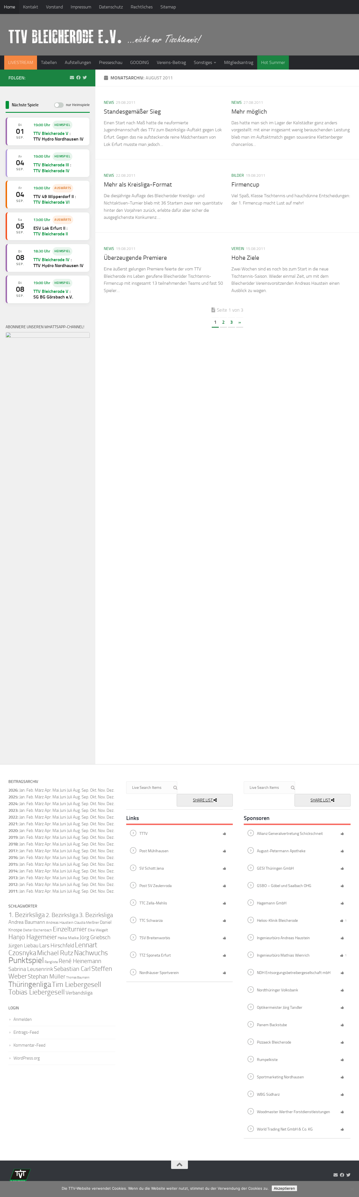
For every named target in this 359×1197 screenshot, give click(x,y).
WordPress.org (26, 1058)
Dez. (110, 796)
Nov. (102, 796)
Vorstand (54, 7)
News (109, 102)
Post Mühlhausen (154, 851)
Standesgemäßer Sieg (132, 111)
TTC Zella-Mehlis (153, 903)
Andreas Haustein (59, 922)
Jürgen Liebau (23, 946)
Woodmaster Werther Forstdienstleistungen (293, 1111)
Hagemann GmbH (271, 903)
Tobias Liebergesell (36, 992)
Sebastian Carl (72, 969)
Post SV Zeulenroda (155, 885)
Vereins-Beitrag (171, 62)
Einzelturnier (70, 929)
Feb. (30, 790)
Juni (63, 790)
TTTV (143, 833)
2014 (12, 871)
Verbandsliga (79, 993)
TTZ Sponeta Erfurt (155, 955)
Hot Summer (273, 62)
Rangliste (51, 962)
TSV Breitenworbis (154, 938)
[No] (352, 1189)
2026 (12, 790)
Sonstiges (203, 62)
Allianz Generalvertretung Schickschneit (290, 833)
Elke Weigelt (98, 930)
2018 (12, 844)
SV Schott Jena (151, 868)
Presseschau (110, 62)
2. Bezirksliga (62, 914)
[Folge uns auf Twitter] (85, 77)
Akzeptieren (284, 1188)
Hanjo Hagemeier (32, 937)
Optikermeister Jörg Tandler (279, 1007)
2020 (12, 830)
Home (9, 7)
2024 (12, 803)
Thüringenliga (29, 984)
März (39, 790)
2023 (12, 810)
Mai (55, 790)
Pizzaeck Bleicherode (274, 1042)
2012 (12, 884)
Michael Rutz (55, 953)
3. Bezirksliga (96, 915)
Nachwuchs (91, 953)
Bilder (237, 175)
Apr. (48, 790)
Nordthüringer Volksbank (277, 990)
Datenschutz (111, 7)
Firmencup (245, 184)
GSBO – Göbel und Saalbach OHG (284, 885)
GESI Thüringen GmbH (275, 868)
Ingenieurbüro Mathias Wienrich (283, 955)
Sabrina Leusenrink (30, 969)
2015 (12, 864)
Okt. (93, 796)
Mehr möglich (249, 111)
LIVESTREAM (20, 62)
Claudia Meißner (86, 922)
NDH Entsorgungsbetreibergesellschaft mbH (293, 972)
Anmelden (22, 1019)
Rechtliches (142, 7)
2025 (12, 796)
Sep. (85, 796)
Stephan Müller (46, 976)
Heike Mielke (68, 938)
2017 (12, 850)
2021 (12, 823)
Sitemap (168, 7)
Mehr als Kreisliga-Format (138, 184)
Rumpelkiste (267, 1059)
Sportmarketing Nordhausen (280, 1077)
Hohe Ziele (245, 257)
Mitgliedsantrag (238, 62)
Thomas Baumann (77, 977)
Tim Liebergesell (76, 984)
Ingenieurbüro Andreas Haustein (283, 938)
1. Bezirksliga (26, 915)
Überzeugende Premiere (135, 257)
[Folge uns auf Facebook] (78, 77)
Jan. (22, 790)
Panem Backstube (272, 1025)
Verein (237, 248)
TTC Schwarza (151, 920)
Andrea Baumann (26, 922)
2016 (12, 857)
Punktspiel (26, 960)
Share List (203, 800)
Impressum (81, 7)
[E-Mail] (72, 77)
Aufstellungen (78, 62)
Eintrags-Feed (26, 1032)
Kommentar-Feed (29, 1045)
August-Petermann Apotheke (281, 851)
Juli (69, 796)
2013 (12, 877)
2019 (12, 837)
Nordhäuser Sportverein (159, 972)
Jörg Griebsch (95, 937)
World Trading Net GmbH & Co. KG (285, 1129)
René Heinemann (80, 961)
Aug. (77, 790)
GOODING (139, 62)
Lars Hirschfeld (56, 945)
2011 (12, 891)
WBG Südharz (268, 1094)
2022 (12, 817)
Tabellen (49, 62)
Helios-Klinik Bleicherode (277, 920)
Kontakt (30, 7)
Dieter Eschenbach (37, 930)
